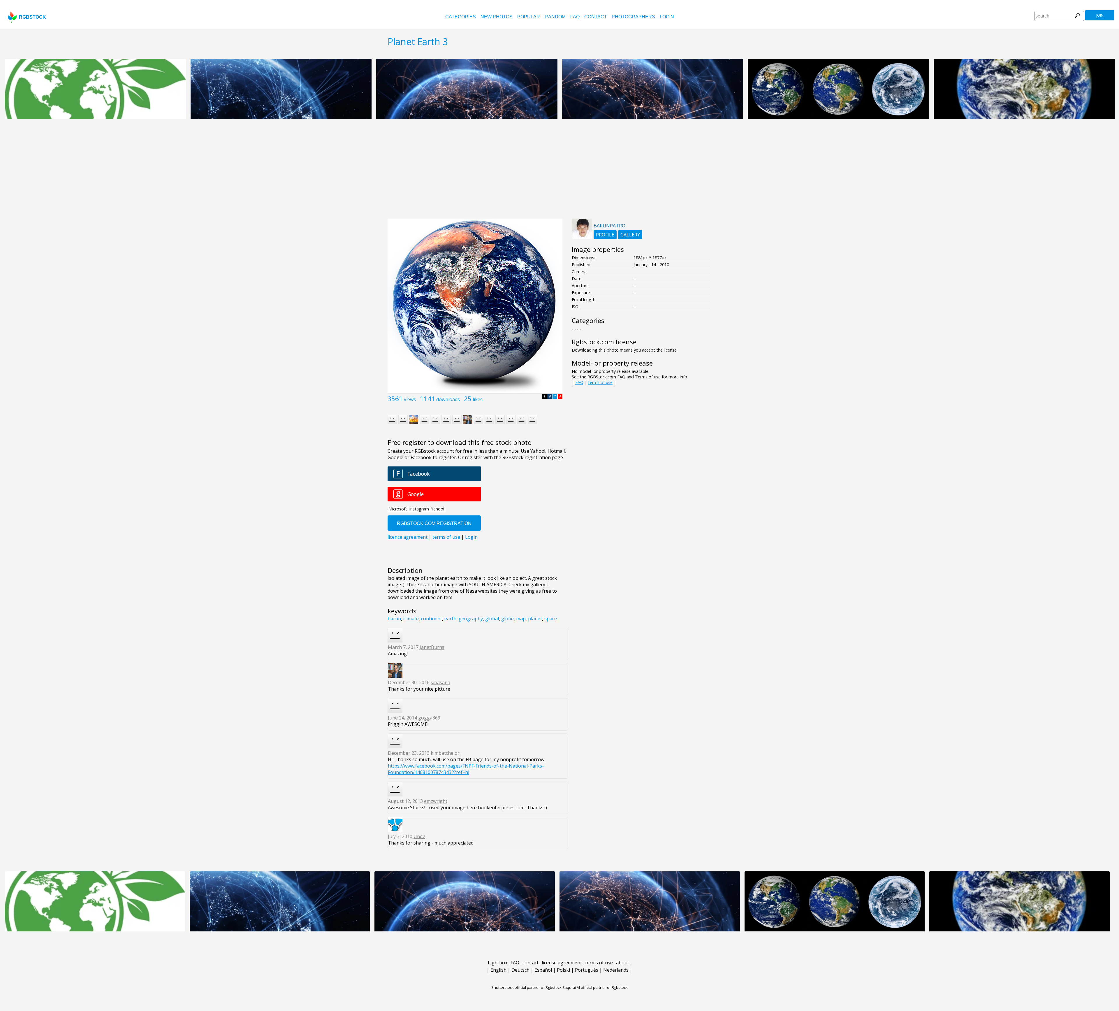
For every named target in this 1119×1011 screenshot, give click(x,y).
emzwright (435, 801)
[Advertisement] (559, 172)
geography (471, 618)
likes (478, 399)
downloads (448, 399)
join (1100, 15)
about (622, 962)
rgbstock (32, 17)
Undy (419, 836)
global (492, 618)
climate (411, 618)
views (410, 399)
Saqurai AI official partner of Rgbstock (595, 987)
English (498, 970)
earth (450, 618)
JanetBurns (432, 647)
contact (595, 16)
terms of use (600, 382)
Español (543, 970)
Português (586, 970)
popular (528, 16)
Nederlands (616, 970)
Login (667, 16)
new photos (497, 16)
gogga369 (429, 718)
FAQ (575, 16)
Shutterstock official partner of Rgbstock (526, 987)
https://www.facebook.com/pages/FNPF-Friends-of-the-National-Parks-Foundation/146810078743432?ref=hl (466, 769)
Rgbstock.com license (604, 341)
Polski (563, 970)
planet (535, 618)
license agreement (562, 962)
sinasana (440, 682)
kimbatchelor (445, 753)
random (555, 16)
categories (460, 16)
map (521, 618)
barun (394, 618)
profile (605, 234)
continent (431, 618)
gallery (630, 234)
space (550, 618)
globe (507, 618)
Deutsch (520, 970)
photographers (633, 16)
